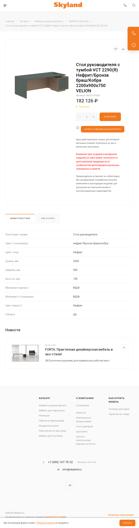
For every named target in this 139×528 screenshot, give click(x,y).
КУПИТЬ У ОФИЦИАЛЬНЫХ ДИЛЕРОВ (102, 129)
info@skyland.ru (72, 469)
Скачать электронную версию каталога (85, 440)
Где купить (82, 431)
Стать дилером (84, 426)
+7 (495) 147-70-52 (60, 462)
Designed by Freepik (55, 516)
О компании (85, 398)
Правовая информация (121, 515)
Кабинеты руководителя (52, 405)
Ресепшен (44, 415)
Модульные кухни (48, 425)
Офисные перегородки (51, 420)
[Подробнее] (123, 347)
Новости (81, 412)
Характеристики (20, 218)
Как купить (48, 218)
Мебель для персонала (52, 410)
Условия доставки (119, 409)
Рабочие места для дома (52, 430)
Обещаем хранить (45, 523)
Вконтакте (69, 485)
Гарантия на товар (119, 414)
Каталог (44, 398)
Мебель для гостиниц (51, 436)
